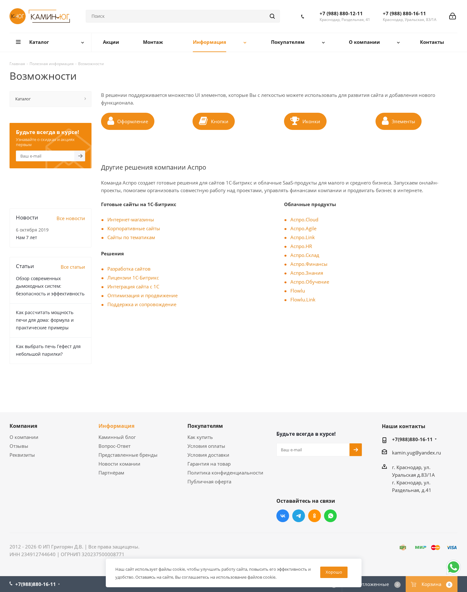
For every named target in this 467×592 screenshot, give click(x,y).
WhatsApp (330, 515)
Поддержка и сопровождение (141, 304)
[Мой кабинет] (452, 16)
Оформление (132, 121)
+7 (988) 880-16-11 (404, 13)
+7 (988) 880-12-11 (341, 13)
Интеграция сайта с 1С (133, 286)
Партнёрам (111, 472)
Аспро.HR (301, 246)
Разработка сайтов (129, 269)
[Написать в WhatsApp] (453, 574)
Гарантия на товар (209, 464)
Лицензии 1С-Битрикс (133, 277)
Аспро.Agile (303, 228)
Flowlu (297, 290)
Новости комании (119, 464)
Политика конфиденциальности (225, 472)
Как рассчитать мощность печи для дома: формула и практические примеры (45, 320)
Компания (23, 425)
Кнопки (219, 121)
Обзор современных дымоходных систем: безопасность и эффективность (50, 286)
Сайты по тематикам (131, 237)
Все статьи (73, 267)
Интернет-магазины (130, 219)
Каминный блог (117, 437)
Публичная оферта (209, 481)
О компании (24, 437)
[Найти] (272, 16)
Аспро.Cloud (304, 219)
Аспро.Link (302, 237)
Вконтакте (282, 515)
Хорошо (334, 572)
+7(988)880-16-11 (412, 439)
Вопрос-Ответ (114, 446)
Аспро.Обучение (309, 282)
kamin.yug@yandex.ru (416, 452)
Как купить (200, 437)
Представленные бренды (128, 455)
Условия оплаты (206, 446)
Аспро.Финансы (309, 264)
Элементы (403, 121)
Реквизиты (22, 455)
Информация (116, 425)
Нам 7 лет (26, 237)
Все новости (71, 218)
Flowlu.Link (302, 299)
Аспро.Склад (304, 255)
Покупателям (205, 425)
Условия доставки (208, 455)
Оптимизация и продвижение (142, 295)
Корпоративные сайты (133, 228)
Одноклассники (314, 515)
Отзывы (19, 446)
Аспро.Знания (306, 273)
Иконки (311, 121)
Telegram (298, 515)
